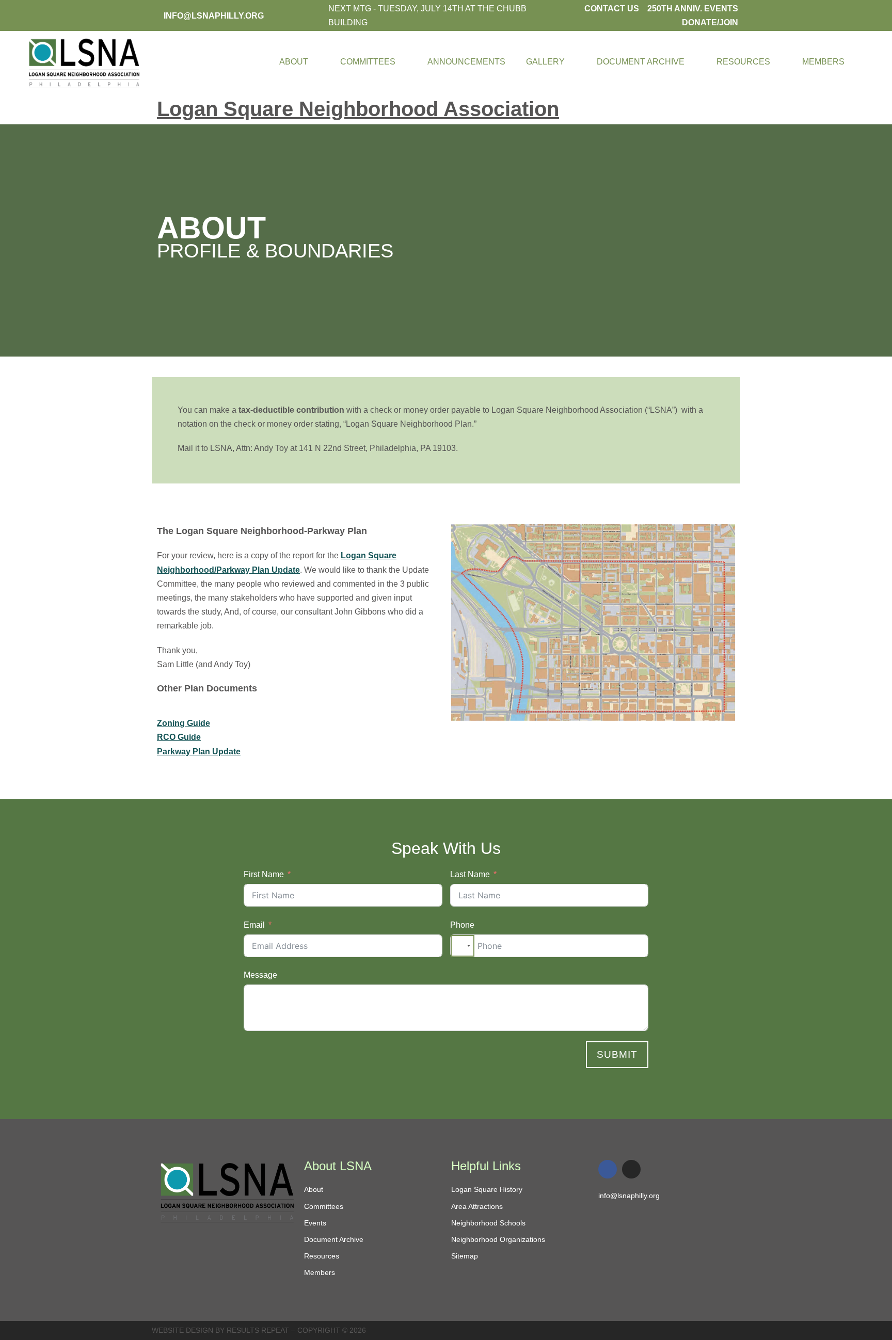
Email (254, 925)
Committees (367, 61)
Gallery (545, 61)
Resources (743, 61)
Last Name (470, 874)
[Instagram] (631, 1169)
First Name (264, 874)
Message (260, 975)
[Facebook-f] (607, 1169)
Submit (617, 1054)
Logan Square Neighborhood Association (358, 109)
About (293, 61)
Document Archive (640, 61)
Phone (462, 925)
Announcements (466, 61)
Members (823, 61)
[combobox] (462, 946)
